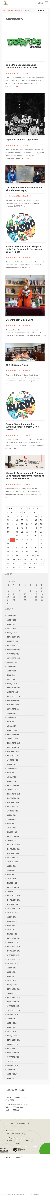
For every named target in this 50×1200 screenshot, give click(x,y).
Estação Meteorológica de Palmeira (19, 1177)
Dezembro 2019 (13, 947)
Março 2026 (12, 633)
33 (12, 524)
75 (22, 544)
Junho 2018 (12, 1023)
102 (38, 556)
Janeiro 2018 (12, 1044)
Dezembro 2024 (13, 696)
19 (22, 516)
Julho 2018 (11, 1019)
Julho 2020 (11, 917)
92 (27, 552)
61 (31, 536)
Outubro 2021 (13, 853)
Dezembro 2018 (13, 998)
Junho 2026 (12, 620)
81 (12, 548)
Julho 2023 (11, 764)
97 (12, 556)
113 (24, 563)
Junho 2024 (12, 717)
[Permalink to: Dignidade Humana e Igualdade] (25, 114)
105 (19, 560)
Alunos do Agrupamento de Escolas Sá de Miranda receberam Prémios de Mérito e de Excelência (24, 476)
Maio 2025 (11, 675)
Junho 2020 (12, 921)
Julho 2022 (11, 815)
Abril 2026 (11, 628)
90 (17, 552)
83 (22, 548)
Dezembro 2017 (13, 1048)
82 (17, 548)
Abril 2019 (11, 981)
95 (41, 552)
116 (41, 563)
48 (8, 532)
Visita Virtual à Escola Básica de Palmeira (21, 1147)
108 (36, 560)
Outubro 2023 (13, 751)
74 (17, 544)
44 (27, 528)
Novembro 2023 (13, 747)
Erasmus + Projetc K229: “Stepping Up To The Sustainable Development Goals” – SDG (24, 249)
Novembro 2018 (13, 1002)
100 (27, 556)
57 (12, 536)
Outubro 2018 (13, 1006)
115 (35, 563)
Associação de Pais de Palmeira (17, 1181)
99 (22, 556)
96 (8, 556)
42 (17, 528)
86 (36, 548)
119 (19, 567)
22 (36, 516)
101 (32, 556)
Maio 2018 (11, 1027)
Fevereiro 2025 (13, 688)
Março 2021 (12, 883)
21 (31, 516)
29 (31, 520)
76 (27, 544)
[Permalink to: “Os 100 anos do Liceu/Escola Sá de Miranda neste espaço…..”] (25, 174)
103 (8, 560)
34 (17, 524)
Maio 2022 (11, 824)
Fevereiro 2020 (13, 938)
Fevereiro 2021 (13, 887)
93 (31, 552)
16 (8, 516)
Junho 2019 (12, 972)
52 (27, 532)
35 (22, 524)
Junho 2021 (12, 870)
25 (12, 520)
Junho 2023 (12, 768)
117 (8, 567)
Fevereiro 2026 (13, 637)
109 (41, 560)
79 (41, 544)
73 (12, 544)
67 (22, 540)
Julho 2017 (11, 1070)
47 (41, 528)
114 (30, 563)
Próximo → (33, 567)
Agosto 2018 (12, 1014)
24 (8, 520)
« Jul (7, 606)
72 (8, 544)
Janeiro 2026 (12, 641)
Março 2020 (12, 934)
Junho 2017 (12, 1074)
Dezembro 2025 (13, 645)
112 (19, 563)
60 (27, 536)
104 (13, 560)
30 (36, 520)
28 (27, 520)
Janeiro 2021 (12, 891)
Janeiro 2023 (12, 790)
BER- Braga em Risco (16, 365)
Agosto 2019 (12, 964)
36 (27, 524)
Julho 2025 (11, 667)
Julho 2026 (11, 616)
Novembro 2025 (13, 650)
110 (8, 563)
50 (17, 532)
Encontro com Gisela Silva (19, 320)
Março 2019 (12, 985)
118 (13, 567)
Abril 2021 (11, 879)
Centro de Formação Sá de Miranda (19, 1164)
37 (31, 524)
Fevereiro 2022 (13, 836)
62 (36, 536)
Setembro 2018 (13, 1010)
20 (27, 516)
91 (22, 552)
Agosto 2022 (12, 811)
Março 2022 (12, 832)
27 (22, 520)
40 (8, 528)
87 (41, 548)
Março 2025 (12, 684)
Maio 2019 (11, 976)
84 (27, 548)
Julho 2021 (11, 866)
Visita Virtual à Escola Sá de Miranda (19, 1113)
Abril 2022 (11, 828)
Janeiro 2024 (12, 739)
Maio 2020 (11, 925)
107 (30, 560)
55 (41, 532)
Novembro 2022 (13, 798)
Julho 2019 (11, 968)
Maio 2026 (11, 624)
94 (36, 552)
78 (36, 544)
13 (29, 512)
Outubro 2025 (13, 654)
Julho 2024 (11, 713)
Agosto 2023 (12, 760)
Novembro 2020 (13, 900)
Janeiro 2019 (12, 993)
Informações (11, 10)
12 (25, 512)
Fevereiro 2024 (13, 734)
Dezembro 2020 (13, 896)
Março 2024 (12, 730)
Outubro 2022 (13, 802)
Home (3, 10)
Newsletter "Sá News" (13, 1173)
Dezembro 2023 (13, 743)
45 (31, 528)
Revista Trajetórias (12, 1168)
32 (8, 524)
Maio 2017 (11, 1078)
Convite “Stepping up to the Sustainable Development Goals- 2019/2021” (22, 427)
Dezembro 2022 (13, 794)
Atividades (19, 10)
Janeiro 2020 (12, 942)
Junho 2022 (12, 819)
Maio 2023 (11, 773)
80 (8, 548)
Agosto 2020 (12, 913)
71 (41, 540)
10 (15, 512)
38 (36, 524)
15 (39, 512)
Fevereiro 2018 (13, 1040)
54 (36, 532)
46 (36, 528)
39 (41, 524)
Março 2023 (12, 781)
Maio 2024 (11, 722)
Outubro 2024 (13, 705)
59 (22, 536)
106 (25, 560)
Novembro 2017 (13, 1053)
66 (17, 540)
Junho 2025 (12, 671)
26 (17, 520)
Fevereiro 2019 (13, 989)
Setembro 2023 (13, 756)
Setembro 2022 (13, 807)
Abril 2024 (11, 726)
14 (34, 512)
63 (41, 536)
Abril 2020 (11, 930)
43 (22, 528)
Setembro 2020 (13, 908)
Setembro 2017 (13, 1061)
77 (31, 544)
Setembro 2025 (13, 658)
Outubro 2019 (13, 955)
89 (12, 552)
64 (8, 540)
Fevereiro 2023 (13, 785)
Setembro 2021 (13, 858)
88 (8, 552)
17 (12, 516)
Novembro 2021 (13, 849)
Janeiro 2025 (12, 692)
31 (41, 520)
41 (12, 528)
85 (31, 548)
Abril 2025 (11, 679)
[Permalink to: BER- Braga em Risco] (25, 351)
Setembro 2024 (13, 709)
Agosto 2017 (12, 1065)
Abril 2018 (11, 1031)
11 (20, 512)
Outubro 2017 (13, 1057)
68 (27, 540)
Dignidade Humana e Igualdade (21, 139)
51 (22, 532)
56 (8, 536)
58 (17, 536)
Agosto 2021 (12, 862)
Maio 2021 (11, 874)
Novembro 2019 (13, 951)
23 (41, 516)
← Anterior (10, 508)
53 (31, 532)
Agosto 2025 (12, 662)
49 (12, 532)
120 (24, 567)
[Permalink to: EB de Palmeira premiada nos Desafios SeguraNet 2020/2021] (25, 44)
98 (17, 556)
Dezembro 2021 (13, 845)
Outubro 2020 (13, 904)
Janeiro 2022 (12, 841)
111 (13, 563)
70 (36, 540)
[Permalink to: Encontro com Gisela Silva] (25, 295)
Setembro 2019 (13, 959)
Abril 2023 (11, 777)
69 (31, 540)
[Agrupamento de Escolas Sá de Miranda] (6, 2)
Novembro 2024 (13, 701)
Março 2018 (12, 1036)
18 (17, 516)
